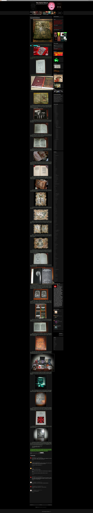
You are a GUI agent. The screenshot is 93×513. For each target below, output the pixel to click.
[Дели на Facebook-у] (42, 452)
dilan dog (55, 174)
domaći (55, 180)
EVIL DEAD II (38, 46)
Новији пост (31, 504)
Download (55, 339)
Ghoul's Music (55, 195)
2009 (55, 105)
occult (42, 453)
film (54, 188)
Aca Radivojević (55, 155)
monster (55, 218)
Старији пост (50, 504)
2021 (55, 144)
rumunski (55, 245)
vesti (54, 271)
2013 (55, 109)
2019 (55, 142)
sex (54, 250)
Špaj (54, 256)
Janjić (54, 206)
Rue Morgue (55, 244)
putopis (55, 239)
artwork (55, 157)
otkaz (54, 226)
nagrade (55, 220)
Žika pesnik (55, 276)
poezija (54, 232)
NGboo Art (56, 310)
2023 (55, 146)
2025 (55, 148)
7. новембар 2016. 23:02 (39, 457)
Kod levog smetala (57, 320)
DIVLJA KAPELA (56, 175)
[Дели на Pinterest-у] (43, 452)
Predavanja (55, 344)
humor (54, 201)
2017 (55, 140)
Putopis (55, 345)
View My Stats (61, 335)
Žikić (54, 277)
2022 (55, 145)
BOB (54, 167)
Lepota (54, 214)
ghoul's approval (35, 453)
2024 (55, 147)
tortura (54, 264)
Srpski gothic (55, 258)
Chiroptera (55, 169)
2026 (55, 149)
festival (54, 186)
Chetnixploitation (57, 315)
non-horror (55, 224)
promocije (55, 238)
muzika (54, 219)
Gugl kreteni (55, 199)
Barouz (54, 161)
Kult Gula (55, 213)
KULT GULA (58, 96)
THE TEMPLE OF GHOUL (58, 325)
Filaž (54, 187)
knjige (38, 453)
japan (54, 207)
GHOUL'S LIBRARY (56, 194)
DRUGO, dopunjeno (35, 45)
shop (54, 252)
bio (54, 163)
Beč (54, 162)
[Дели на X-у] (41, 452)
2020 (55, 143)
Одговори (33, 474)
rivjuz (54, 243)
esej (32, 453)
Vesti (54, 349)
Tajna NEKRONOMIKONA (58, 127)
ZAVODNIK (55, 275)
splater (54, 257)
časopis (55, 168)
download (55, 181)
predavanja (55, 233)
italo (54, 205)
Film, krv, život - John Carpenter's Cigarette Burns (59, 322)
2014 (55, 110)
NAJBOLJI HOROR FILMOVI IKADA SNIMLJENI (58, 101)
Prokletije (55, 237)
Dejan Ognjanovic (34, 457)
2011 (55, 107)
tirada (44, 453)
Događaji (55, 338)
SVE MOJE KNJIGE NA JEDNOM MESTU (58, 97)
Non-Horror (55, 343)
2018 (55, 141)
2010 (55, 106)
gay (54, 192)
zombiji (54, 281)
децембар (56, 139)
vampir (54, 270)
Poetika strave (55, 231)
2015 (55, 111)
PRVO (30, 45)
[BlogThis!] (41, 452)
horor (37, 453)
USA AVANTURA (56, 269)
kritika (54, 212)
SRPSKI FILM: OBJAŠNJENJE (56, 100)
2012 (55, 108)
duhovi (54, 182)
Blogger (50, 511)
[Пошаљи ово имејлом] (40, 452)
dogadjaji (55, 176)
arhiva (54, 156)
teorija (54, 262)
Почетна (41, 504)
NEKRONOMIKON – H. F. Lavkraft (58, 98)
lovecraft (41, 453)
